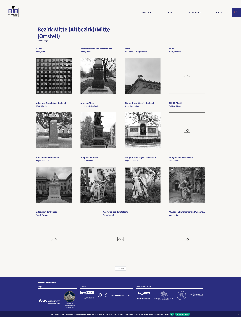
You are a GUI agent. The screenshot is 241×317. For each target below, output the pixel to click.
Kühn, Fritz (40, 51)
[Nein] (239, 314)
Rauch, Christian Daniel (89, 106)
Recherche (194, 12)
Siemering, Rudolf (132, 106)
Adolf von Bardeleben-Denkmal (51, 103)
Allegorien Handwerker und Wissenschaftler (190, 211)
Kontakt (219, 12)
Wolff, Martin (41, 106)
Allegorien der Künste (46, 211)
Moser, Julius (85, 51)
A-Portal (40, 48)
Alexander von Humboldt (48, 157)
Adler (127, 48)
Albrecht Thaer (87, 103)
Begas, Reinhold (42, 160)
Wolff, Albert (174, 160)
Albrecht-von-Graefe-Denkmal (139, 103)
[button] (200, 12)
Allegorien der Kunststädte (115, 211)
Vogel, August (42, 214)
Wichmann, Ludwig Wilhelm (136, 51)
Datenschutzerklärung (182, 314)
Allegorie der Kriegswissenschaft (140, 157)
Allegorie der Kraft (89, 157)
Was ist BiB (146, 12)
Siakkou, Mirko (175, 106)
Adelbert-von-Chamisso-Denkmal (96, 48)
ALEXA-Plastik (176, 103)
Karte (170, 12)
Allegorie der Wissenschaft (181, 157)
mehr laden (120, 268)
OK (172, 314)
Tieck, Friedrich (175, 51)
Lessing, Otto (174, 214)
